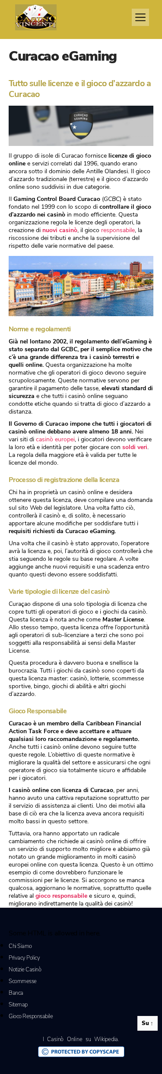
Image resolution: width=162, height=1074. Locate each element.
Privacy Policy (24, 958)
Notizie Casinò (25, 970)
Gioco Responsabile (31, 1016)
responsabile (118, 230)
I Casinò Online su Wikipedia (80, 1039)
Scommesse (23, 981)
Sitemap (18, 1005)
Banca (16, 993)
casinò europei (55, 439)
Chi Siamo (20, 946)
